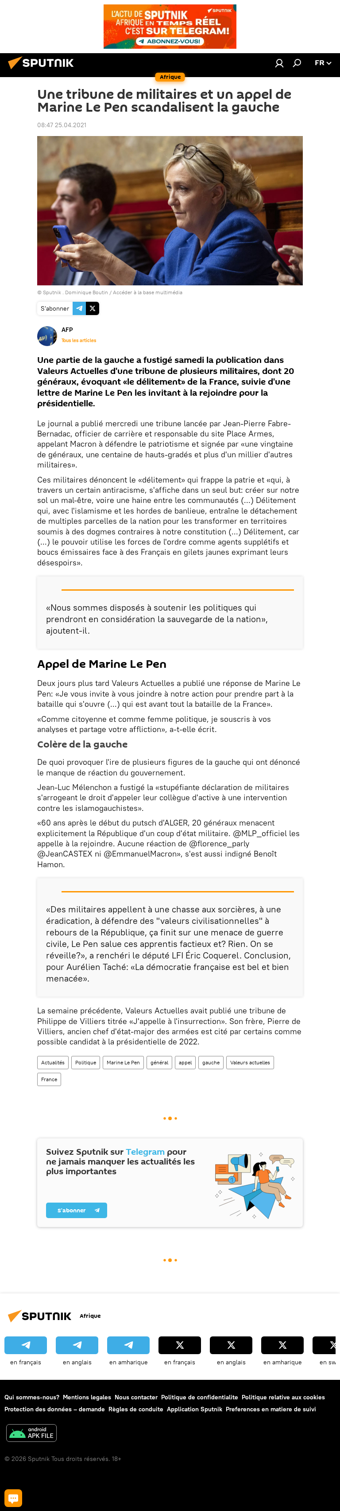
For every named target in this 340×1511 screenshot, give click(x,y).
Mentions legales (87, 1397)
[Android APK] (31, 1434)
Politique (85, 1062)
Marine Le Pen (123, 1062)
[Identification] (279, 63)
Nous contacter (136, 1397)
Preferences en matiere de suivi (271, 1409)
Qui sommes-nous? (31, 1397)
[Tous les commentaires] (13, 1498)
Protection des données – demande (54, 1409)
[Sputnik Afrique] (43, 70)
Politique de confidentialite (199, 1397)
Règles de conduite (135, 1409)
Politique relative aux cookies (283, 1397)
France (49, 1079)
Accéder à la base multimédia (147, 292)
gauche (211, 1062)
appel (185, 1062)
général (159, 1062)
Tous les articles (79, 340)
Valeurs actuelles (250, 1062)
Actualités (53, 1062)
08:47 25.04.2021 (61, 125)
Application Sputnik (194, 1409)
